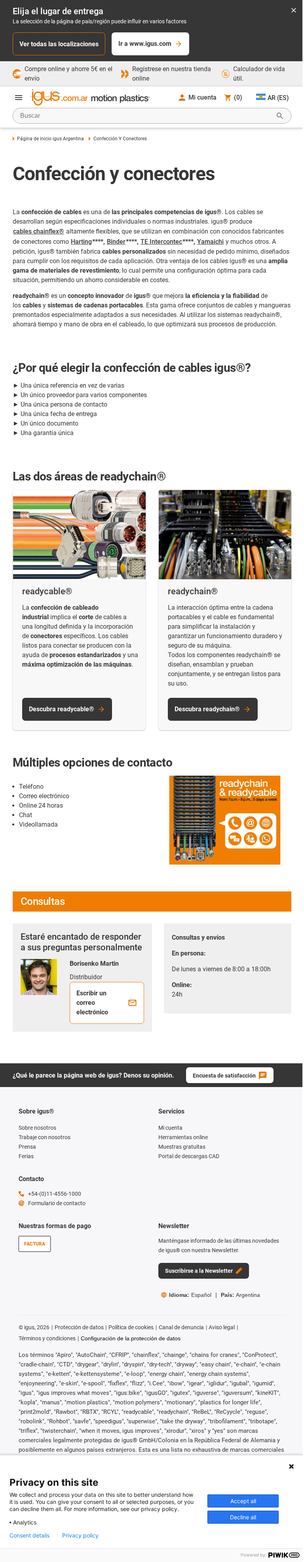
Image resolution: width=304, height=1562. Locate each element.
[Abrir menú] (19, 97)
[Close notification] (293, 11)
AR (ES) (278, 98)
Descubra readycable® (61, 709)
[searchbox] (145, 116)
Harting (81, 241)
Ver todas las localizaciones (59, 44)
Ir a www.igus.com (144, 43)
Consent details (29, 1535)
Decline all (243, 1517)
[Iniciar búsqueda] (280, 116)
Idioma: (190, 1295)
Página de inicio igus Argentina (50, 138)
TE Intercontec (161, 241)
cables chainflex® (38, 231)
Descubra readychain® (207, 709)
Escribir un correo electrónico (92, 1002)
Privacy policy (80, 1535)
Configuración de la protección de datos (130, 1338)
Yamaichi (210, 241)
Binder (116, 241)
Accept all (243, 1501)
